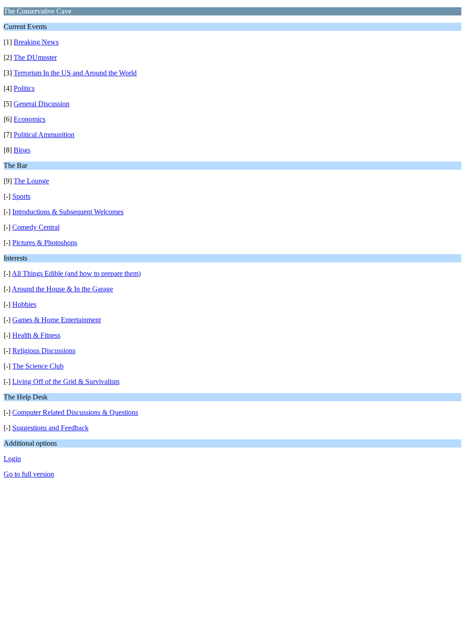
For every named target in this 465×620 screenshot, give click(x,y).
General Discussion (41, 104)
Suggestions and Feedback (50, 428)
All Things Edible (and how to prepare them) (76, 273)
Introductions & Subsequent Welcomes (68, 212)
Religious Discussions (43, 350)
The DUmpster (35, 57)
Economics (29, 119)
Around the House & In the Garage (62, 289)
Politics (24, 88)
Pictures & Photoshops (44, 242)
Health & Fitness (36, 335)
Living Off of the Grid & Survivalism (65, 381)
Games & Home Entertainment (56, 320)
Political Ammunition (44, 134)
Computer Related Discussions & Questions (75, 412)
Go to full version (29, 474)
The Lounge (31, 181)
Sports (21, 196)
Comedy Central (35, 227)
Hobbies (24, 304)
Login (12, 459)
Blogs (22, 150)
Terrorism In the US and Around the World (75, 73)
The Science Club (38, 366)
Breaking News (36, 42)
